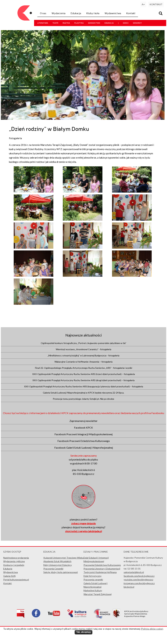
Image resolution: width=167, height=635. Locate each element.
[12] (82, 191)
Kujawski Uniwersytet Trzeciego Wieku (63, 557)
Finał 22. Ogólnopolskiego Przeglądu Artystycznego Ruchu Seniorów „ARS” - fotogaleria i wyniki (83, 367)
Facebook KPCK (83, 427)
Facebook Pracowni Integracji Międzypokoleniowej (83, 434)
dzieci (126, 23)
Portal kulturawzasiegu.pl (16, 579)
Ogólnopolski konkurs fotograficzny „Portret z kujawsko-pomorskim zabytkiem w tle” (83, 343)
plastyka (79, 23)
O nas (43, 13)
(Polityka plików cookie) (152, 629)
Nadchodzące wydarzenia (16, 557)
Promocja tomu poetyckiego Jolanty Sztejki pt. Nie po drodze (83, 398)
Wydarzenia (58, 13)
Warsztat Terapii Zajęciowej (98, 594)
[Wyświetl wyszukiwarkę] (161, 14)
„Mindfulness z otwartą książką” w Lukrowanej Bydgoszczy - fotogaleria (83, 355)
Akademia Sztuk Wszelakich (57, 561)
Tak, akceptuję (83, 632)
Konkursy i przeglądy (13, 565)
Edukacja (76, 13)
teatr (55, 23)
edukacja (109, 23)
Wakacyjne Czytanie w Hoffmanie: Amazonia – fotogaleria (83, 361)
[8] (33, 275)
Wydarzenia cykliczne (14, 561)
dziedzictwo (94, 23)
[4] (82, 247)
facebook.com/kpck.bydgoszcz (139, 576)
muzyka (66, 23)
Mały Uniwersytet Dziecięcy (57, 565)
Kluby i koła (92, 13)
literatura (42, 23)
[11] (132, 191)
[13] (33, 191)
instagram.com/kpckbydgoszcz (139, 583)
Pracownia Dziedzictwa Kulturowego (102, 565)
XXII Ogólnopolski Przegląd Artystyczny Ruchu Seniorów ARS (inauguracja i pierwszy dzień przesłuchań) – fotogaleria (83, 386)
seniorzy (137, 23)
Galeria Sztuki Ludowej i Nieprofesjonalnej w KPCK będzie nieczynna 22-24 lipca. (83, 392)
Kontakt (130, 13)
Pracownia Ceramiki (53, 568)
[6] (33, 247)
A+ (143, 4)
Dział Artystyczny (92, 576)
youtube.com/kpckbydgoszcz (138, 579)
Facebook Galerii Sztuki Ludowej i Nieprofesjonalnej (83, 447)
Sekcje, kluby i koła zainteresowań (60, 572)
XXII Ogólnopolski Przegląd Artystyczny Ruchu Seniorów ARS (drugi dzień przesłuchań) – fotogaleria (83, 380)
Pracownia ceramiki (93, 579)
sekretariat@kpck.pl (134, 572)
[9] (82, 219)
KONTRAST (156, 4)
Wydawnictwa (113, 13)
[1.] (33, 303)
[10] (33, 219)
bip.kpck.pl (129, 586)
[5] (132, 219)
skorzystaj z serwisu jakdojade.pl (83, 531)
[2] (132, 275)
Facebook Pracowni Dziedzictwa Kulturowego (83, 440)
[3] (82, 275)
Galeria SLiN (9, 576)
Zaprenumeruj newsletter (83, 420)
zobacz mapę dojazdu (83, 523)
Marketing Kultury (93, 590)
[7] (132, 247)
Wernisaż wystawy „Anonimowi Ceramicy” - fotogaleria (83, 349)
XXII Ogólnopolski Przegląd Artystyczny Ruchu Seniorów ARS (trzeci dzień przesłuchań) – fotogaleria (83, 374)
